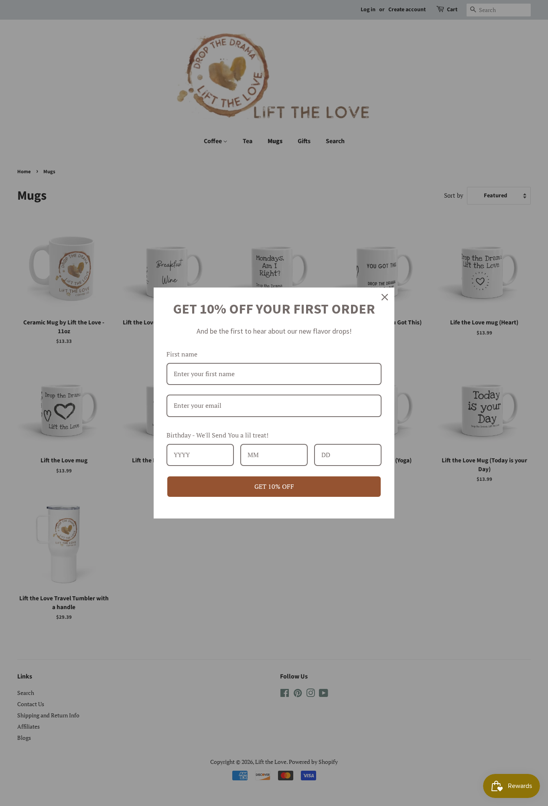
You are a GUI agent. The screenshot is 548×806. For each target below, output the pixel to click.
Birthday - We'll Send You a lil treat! (217, 435)
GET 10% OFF (274, 486)
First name (181, 354)
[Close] (384, 297)
